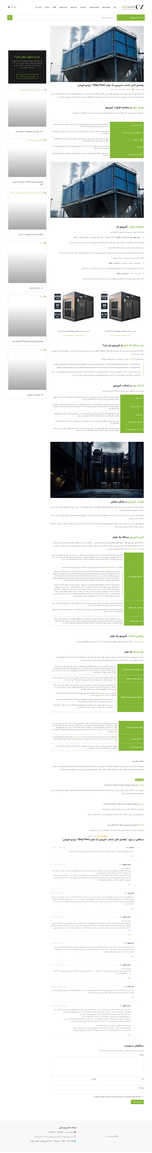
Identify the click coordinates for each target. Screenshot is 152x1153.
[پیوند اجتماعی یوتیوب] (8, 7)
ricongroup (111, 567)
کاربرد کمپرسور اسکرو (134, 549)
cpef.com (131, 359)
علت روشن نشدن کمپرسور (35, 395)
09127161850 (52, 1132)
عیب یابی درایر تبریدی (36, 288)
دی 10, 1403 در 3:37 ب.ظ (58, 847)
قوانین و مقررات (34, 1141)
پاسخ (132, 856)
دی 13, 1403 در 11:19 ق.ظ (57, 893)
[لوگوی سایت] (132, 7)
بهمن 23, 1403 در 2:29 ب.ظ (58, 1006)
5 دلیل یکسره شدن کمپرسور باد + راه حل (31, 234)
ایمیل (94, 1079)
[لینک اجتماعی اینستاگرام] (11, 7)
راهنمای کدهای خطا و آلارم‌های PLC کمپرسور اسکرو (27, 341)
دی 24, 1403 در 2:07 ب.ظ (58, 965)
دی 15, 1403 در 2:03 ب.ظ (57, 864)
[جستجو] (9, 17)
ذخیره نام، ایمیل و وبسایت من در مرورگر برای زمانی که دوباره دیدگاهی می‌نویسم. (117, 1096)
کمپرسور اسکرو (76, 737)
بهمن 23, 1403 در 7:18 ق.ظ (58, 986)
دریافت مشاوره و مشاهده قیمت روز (120, 335)
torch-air (101, 695)
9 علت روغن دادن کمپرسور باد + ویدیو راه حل (29, 131)
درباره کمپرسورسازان (46, 1141)
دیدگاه (141, 1055)
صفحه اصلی (70, 1141)
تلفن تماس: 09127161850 (27, 76)
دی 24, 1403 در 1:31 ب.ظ (57, 943)
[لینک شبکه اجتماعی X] (14, 7)
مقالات (63, 1141)
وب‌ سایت (141, 1088)
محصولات (56, 1141)
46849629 (60, 1132)
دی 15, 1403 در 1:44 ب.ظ (57, 917)
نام (142, 1079)
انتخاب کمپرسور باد (138, 641)
